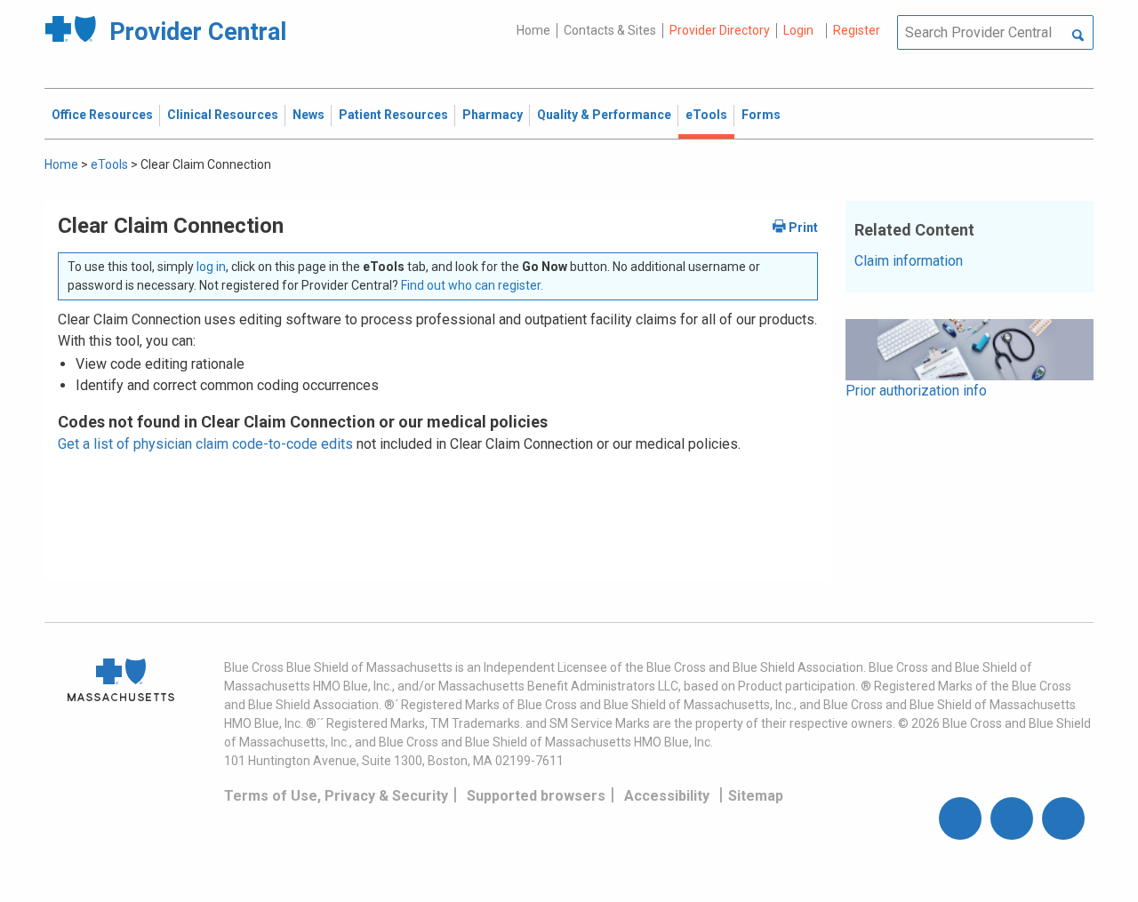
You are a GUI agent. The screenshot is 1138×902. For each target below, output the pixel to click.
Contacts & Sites (610, 30)
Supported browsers (536, 795)
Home (533, 30)
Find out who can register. (472, 285)
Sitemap (755, 795)
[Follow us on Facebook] (960, 818)
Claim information (908, 260)
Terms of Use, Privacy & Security (336, 795)
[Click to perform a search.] (1078, 36)
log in (211, 266)
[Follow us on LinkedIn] (1063, 818)
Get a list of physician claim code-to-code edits (205, 443)
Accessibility (666, 795)
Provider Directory (719, 30)
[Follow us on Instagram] (1011, 818)
